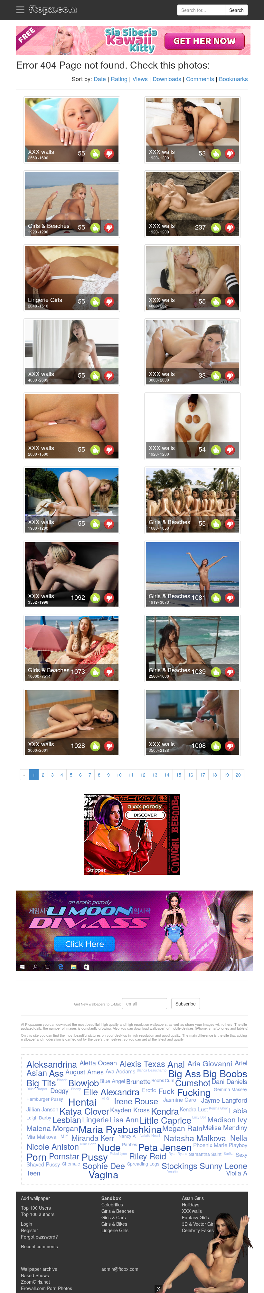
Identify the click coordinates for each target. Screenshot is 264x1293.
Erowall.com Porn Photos (46, 1288)
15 (178, 774)
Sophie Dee (103, 1165)
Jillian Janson (42, 1109)
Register (29, 1230)
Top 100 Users (36, 1207)
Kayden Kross (130, 1109)
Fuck (166, 1090)
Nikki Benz (88, 1143)
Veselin (172, 1171)
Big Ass (184, 1073)
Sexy (241, 1154)
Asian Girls (193, 1198)
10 (119, 774)
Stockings (179, 1165)
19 (226, 774)
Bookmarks (233, 78)
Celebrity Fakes (198, 1230)
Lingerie (95, 1119)
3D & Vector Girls (199, 1224)
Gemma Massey (230, 1089)
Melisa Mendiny (225, 1127)
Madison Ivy (227, 1119)
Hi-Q (105, 1098)
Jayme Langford (224, 1100)
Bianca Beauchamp (151, 1070)
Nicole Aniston (52, 1146)
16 (190, 774)
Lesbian (66, 1119)
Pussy (94, 1157)
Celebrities (112, 1204)
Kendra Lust (194, 1109)
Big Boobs (225, 1073)
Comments (200, 78)
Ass (56, 1072)
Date (100, 78)
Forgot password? (39, 1236)
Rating (119, 78)
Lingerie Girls (114, 1230)
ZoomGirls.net (35, 1282)
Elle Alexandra (111, 1091)
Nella (238, 1137)
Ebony (76, 1088)
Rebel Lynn (118, 1153)
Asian (36, 1072)
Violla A (236, 1172)
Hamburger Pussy (44, 1099)
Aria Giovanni (209, 1063)
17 (202, 774)
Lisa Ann (124, 1119)
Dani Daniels (229, 1081)
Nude (109, 1147)
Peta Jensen (165, 1147)
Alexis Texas (142, 1063)
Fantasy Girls (195, 1217)
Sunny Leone (223, 1165)
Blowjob (83, 1082)
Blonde (62, 1079)
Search (236, 10)
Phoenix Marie (210, 1145)
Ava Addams (120, 1071)
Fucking (194, 1092)
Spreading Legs (143, 1163)
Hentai (82, 1102)
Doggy (59, 1090)
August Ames (84, 1071)
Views (140, 78)
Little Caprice (165, 1119)
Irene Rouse (136, 1101)
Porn (36, 1157)
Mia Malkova (41, 1136)
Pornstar (64, 1156)
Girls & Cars (113, 1217)
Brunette (138, 1081)
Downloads (167, 78)
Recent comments (39, 1246)
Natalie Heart (150, 1135)
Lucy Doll (199, 1117)
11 (131, 774)
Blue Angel (112, 1081)
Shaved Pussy (43, 1164)
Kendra (165, 1110)
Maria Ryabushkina (120, 1129)
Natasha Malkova (195, 1138)
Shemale (71, 1163)
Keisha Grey (218, 1108)
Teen (33, 1172)
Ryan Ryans (177, 1153)
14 (166, 774)
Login (26, 1224)
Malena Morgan (52, 1127)
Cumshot (193, 1082)
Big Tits (41, 1082)
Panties (129, 1144)
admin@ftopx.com (119, 1269)
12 (143, 774)
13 (154, 774)
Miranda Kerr (92, 1137)
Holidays (190, 1204)
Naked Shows (35, 1275)
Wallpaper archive (39, 1269)
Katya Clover (84, 1110)
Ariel (241, 1062)
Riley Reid (147, 1156)
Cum (169, 1080)
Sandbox (111, 1198)
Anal (176, 1063)
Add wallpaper (35, 1198)
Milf (64, 1136)
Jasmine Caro (179, 1099)
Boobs (157, 1080)
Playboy (238, 1145)
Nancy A (127, 1136)
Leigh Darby (38, 1117)
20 (238, 774)
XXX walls (192, 1211)
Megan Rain (182, 1127)
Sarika (228, 1153)
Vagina (103, 1174)
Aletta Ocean (98, 1062)
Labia (238, 1110)
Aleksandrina (51, 1063)
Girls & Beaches (117, 1211)
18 (214, 774)
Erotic (149, 1090)
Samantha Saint (205, 1154)
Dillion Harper (36, 1088)
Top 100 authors (37, 1214)
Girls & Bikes (114, 1224)
